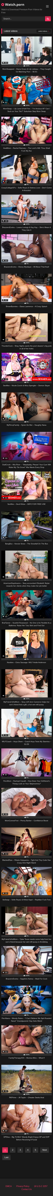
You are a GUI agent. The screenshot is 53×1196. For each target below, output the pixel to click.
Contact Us (26, 1189)
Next (44, 1150)
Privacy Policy (22, 1186)
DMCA (9, 1186)
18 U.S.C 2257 (40, 1186)
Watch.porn (14, 4)
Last (6, 1157)
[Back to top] (45, 1188)
